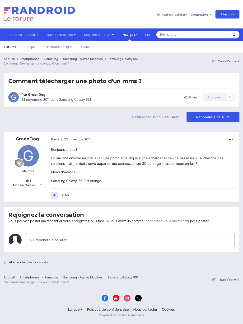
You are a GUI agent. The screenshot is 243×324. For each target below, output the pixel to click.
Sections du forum (98, 35)
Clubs (85, 47)
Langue (74, 309)
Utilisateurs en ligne (58, 47)
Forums (10, 47)
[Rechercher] (234, 34)
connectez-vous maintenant (167, 221)
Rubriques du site (60, 35)
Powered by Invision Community (121, 315)
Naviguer (129, 35)
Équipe (30, 47)
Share (192, 97)
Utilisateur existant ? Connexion (183, 14)
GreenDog (36, 95)
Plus (148, 35)
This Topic (215, 34)
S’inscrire (227, 14)
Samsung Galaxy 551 (75, 99)
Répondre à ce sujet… (51, 240)
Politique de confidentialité (108, 309)
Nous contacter (145, 309)
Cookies (168, 309)
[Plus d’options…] (231, 139)
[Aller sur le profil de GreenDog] (13, 97)
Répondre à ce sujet (213, 117)
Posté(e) (71, 139)
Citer (65, 195)
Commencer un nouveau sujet (155, 117)
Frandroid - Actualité (23, 35)
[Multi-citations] (54, 195)
